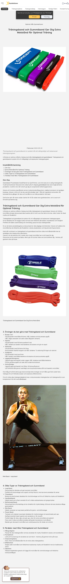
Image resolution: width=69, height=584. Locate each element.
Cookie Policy (9, 576)
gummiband (42, 185)
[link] (63, 3)
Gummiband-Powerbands (11, 183)
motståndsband (21, 379)
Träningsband (7, 219)
